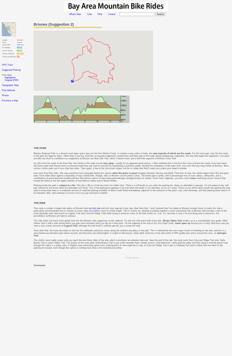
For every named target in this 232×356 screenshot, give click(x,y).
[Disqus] (132, 311)
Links (89, 14)
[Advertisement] (15, 165)
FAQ (100, 14)
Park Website (8, 90)
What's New (75, 14)
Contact (112, 14)
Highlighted (10, 77)
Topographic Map (10, 85)
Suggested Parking (11, 70)
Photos (5, 95)
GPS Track (7, 65)
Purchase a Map (10, 100)
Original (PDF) (12, 80)
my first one (94, 208)
